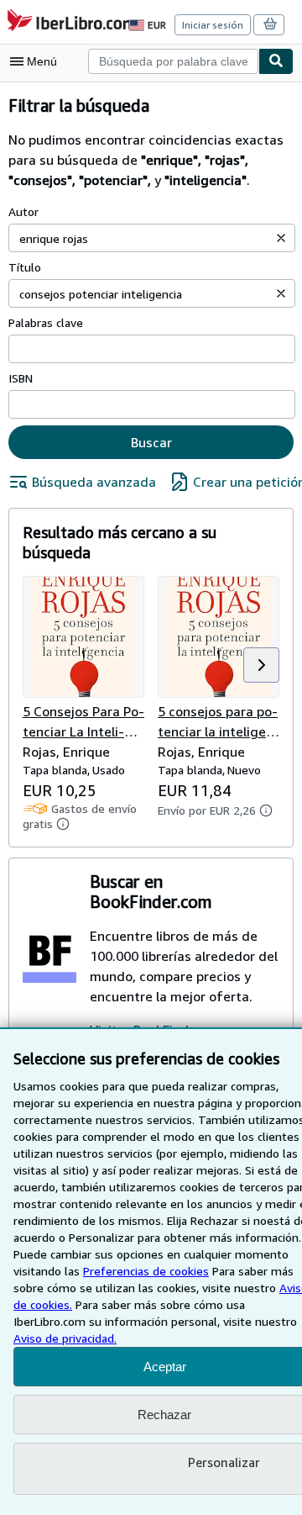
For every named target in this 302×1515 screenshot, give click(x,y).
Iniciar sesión (212, 24)
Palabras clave (45, 322)
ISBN (20, 378)
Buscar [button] (151, 442)
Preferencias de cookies (146, 1271)
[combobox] (173, 61)
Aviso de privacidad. (65, 1338)
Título (24, 267)
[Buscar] (276, 61)
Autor (23, 211)
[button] (281, 237)
